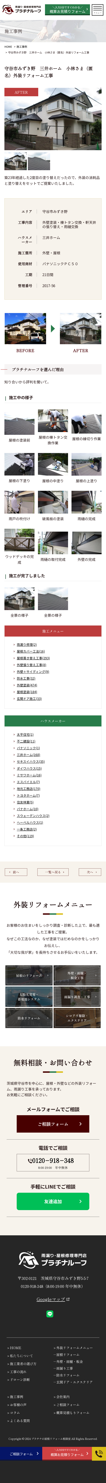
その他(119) (25, 836)
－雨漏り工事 (63, 1368)
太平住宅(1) (25, 734)
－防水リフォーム (66, 1375)
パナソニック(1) (28, 748)
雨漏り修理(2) (27, 644)
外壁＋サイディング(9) (33, 671)
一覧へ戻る (53, 872)
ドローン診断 (20, 1379)
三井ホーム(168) (28, 754)
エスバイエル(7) (28, 782)
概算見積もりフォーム (72, 1412)
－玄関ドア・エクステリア (73, 1382)
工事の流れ (18, 1371)
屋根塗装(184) (27, 692)
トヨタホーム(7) (28, 795)
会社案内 (63, 1396)
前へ (16, 872)
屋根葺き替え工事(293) (33, 658)
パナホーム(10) (27, 809)
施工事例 (22, 47)
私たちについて (21, 1355)
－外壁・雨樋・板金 (68, 1361)
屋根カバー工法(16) (31, 651)
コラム (15, 1412)
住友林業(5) (25, 802)
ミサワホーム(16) (29, 775)
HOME (8, 47)
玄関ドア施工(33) (29, 698)
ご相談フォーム (53, 1124)
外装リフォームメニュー (74, 1347)
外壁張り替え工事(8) (31, 664)
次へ (90, 872)
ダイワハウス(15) (29, 768)
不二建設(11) (26, 741)
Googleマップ (51, 1299)
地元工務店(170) (28, 788)
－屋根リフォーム (66, 1354)
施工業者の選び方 (23, 1363)
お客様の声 (18, 1404)
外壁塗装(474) (27, 685)
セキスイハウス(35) (31, 761)
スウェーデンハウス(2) (33, 815)
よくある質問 (20, 1420)
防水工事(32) (26, 678)
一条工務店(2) (27, 829)
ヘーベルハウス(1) (30, 822)
